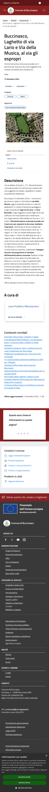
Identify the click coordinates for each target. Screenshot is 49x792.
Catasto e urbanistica (14, 603)
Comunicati (24, 20)
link (3, 772)
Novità (13, 20)
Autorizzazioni (11, 640)
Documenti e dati (12, 573)
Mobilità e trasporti (13, 609)
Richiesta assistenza (13, 734)
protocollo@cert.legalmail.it (17, 709)
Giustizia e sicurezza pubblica (17, 624)
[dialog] (24, 772)
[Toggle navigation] (4, 10)
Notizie (8, 654)
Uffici (7, 558)
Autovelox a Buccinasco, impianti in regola (21, 336)
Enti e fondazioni (12, 562)
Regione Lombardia (11, 2)
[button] (24, 787)
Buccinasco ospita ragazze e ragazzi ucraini (21, 376)
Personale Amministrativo (16, 569)
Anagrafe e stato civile (14, 585)
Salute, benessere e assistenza (17, 636)
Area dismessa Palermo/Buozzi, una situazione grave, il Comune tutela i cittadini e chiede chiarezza (23, 342)
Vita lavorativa (11, 592)
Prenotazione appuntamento (17, 723)
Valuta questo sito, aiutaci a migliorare (26, 497)
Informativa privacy (13, 749)
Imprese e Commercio (14, 596)
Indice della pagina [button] (15, 151)
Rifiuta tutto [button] (24, 783)
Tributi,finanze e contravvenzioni (18, 628)
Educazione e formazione (15, 621)
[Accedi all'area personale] (39, 3)
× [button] (46, 756)
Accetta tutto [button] (24, 777)
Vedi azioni (21, 86)
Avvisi (7, 662)
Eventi (8, 676)
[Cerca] (44, 10)
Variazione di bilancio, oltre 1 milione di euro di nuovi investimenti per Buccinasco (23, 349)
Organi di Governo (12, 550)
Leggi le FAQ (10, 730)
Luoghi (8, 672)
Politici (8, 565)
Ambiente (9, 632)
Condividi (8, 86)
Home (5, 20)
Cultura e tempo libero (14, 588)
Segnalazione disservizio (15, 726)
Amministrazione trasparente (17, 746)
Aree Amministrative (13, 554)
